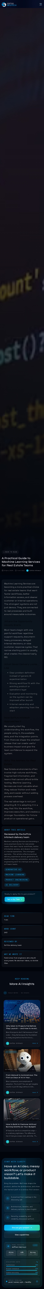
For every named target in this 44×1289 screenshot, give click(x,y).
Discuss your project (20, 1228)
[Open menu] (40, 4)
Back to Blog (11, 552)
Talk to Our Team (13, 899)
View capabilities (22, 1235)
